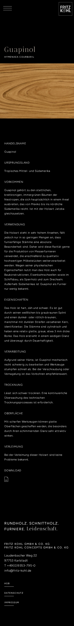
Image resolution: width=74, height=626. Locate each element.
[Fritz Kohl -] (65, 9)
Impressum (11, 602)
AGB (7, 583)
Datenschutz (14, 593)
